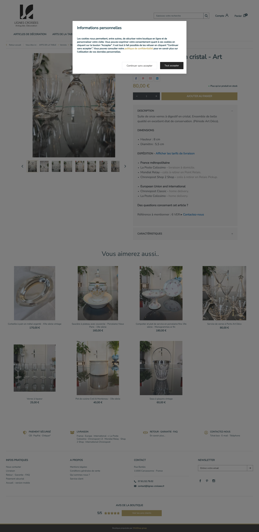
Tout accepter (172, 65)
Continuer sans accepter (139, 65)
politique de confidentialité (139, 48)
